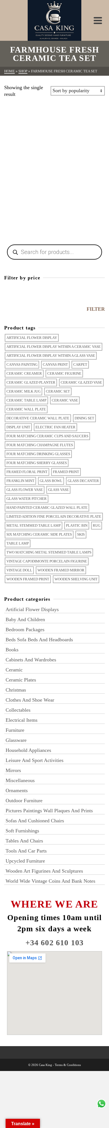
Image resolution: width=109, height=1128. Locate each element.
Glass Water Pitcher (26, 499)
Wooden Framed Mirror (60, 570)
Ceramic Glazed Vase (81, 382)
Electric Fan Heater (55, 427)
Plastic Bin (76, 525)
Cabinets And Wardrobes (31, 659)
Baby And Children (25, 619)
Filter (96, 309)
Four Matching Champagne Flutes (39, 445)
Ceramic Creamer (24, 373)
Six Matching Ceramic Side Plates (39, 534)
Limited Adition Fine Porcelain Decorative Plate (53, 516)
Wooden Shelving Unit (76, 579)
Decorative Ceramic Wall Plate (37, 418)
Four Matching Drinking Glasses (38, 454)
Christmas (16, 690)
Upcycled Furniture (25, 861)
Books (12, 649)
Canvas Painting (21, 364)
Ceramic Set (58, 391)
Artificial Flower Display (31, 338)
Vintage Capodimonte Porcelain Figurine (46, 561)
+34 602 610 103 (54, 942)
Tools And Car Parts (26, 851)
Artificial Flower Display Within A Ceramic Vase (53, 347)
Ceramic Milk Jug (23, 391)
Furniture (15, 730)
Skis (81, 534)
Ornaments (17, 790)
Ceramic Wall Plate (26, 409)
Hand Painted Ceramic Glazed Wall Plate (46, 507)
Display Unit (18, 427)
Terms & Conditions (68, 1065)
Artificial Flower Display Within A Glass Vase (50, 355)
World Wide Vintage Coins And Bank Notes (50, 881)
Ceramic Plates (21, 680)
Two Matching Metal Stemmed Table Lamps (48, 552)
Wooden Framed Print (27, 579)
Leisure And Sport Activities (34, 760)
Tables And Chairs (24, 841)
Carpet (80, 364)
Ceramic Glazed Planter (30, 382)
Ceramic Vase (65, 400)
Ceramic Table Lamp (26, 400)
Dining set (84, 418)
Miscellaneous (20, 780)
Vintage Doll (19, 570)
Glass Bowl (51, 481)
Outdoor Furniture (24, 800)
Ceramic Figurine (64, 373)
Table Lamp (17, 543)
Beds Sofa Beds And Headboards (39, 639)
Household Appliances (28, 750)
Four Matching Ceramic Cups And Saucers (47, 436)
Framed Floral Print (27, 472)
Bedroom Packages (25, 629)
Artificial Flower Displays (32, 609)
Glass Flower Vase (24, 490)
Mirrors (13, 770)
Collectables (18, 710)
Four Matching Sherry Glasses (36, 463)
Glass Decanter (83, 481)
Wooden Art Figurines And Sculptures (44, 871)
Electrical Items (21, 720)
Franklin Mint (20, 481)
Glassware (16, 740)
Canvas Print (55, 364)
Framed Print (66, 472)
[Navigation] (98, 20)
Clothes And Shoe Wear (30, 700)
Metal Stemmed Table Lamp (33, 525)
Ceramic (14, 670)
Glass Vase (58, 490)
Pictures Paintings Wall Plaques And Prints (49, 810)
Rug (96, 525)
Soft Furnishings (22, 830)
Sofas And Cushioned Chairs (35, 820)
